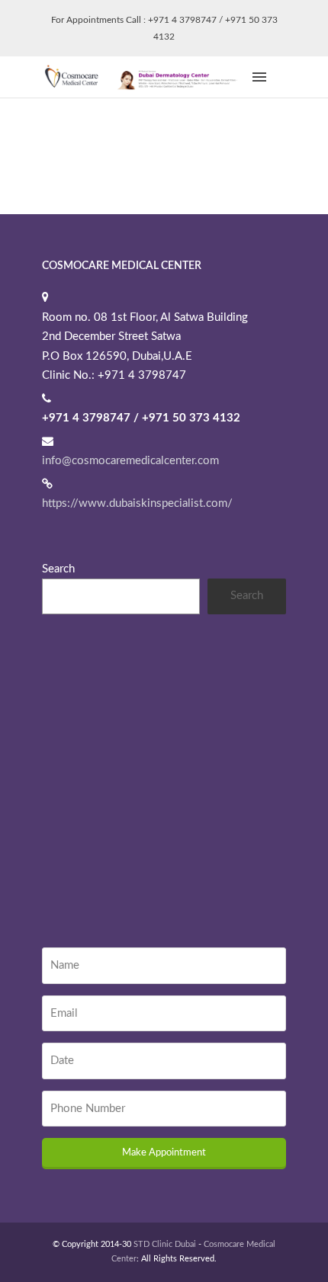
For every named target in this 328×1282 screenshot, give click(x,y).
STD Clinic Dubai (164, 1244)
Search (58, 569)
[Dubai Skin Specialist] (145, 76)
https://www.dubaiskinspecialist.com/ (137, 503)
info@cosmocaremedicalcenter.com (130, 460)
